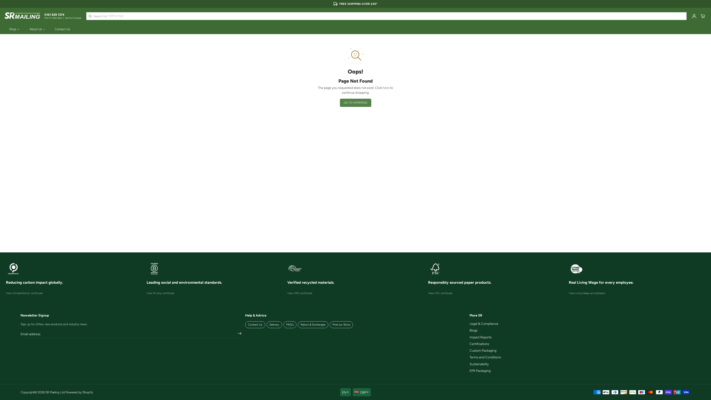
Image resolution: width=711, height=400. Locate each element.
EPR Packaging (480, 371)
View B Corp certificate (160, 293)
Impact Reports (481, 337)
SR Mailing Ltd (55, 392)
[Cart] (703, 16)
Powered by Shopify (79, 392)
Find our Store (341, 324)
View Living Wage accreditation (587, 293)
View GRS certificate (299, 293)
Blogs (474, 330)
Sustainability (479, 364)
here (386, 88)
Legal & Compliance (484, 324)
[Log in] (694, 16)
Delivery (274, 324)
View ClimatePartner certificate (24, 293)
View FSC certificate (440, 293)
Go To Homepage (355, 102)
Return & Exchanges (313, 324)
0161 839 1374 (54, 14)
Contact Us (62, 29)
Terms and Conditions (485, 357)
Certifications (479, 344)
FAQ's (290, 324)
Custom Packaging (483, 350)
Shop (12, 29)
